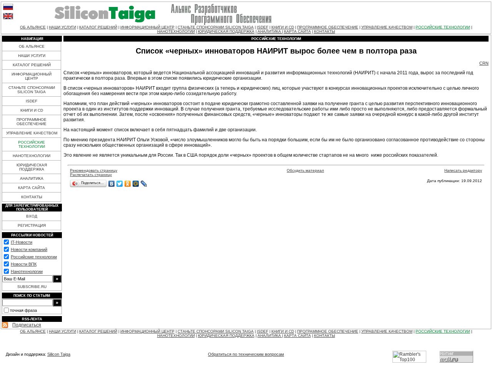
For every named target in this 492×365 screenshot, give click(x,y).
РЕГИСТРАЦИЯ (32, 225)
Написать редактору (463, 170)
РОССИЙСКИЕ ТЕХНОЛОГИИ (443, 27)
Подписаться (26, 325)
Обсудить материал (305, 170)
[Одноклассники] (128, 184)
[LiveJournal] (144, 184)
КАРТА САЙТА (297, 31)
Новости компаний (29, 249)
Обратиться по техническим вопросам (246, 354)
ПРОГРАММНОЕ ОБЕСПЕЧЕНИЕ (327, 27)
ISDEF (262, 27)
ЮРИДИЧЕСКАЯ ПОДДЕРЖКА (226, 31)
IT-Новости (21, 242)
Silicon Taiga (58, 354)
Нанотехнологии (27, 271)
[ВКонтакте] (112, 184)
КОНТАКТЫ (324, 31)
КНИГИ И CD (282, 27)
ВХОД (31, 216)
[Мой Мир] (136, 184)
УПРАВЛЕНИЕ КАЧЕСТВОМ (386, 27)
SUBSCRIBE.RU (32, 287)
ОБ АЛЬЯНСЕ (33, 27)
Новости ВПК (24, 264)
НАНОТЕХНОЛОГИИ (176, 31)
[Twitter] (120, 184)
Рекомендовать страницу (93, 170)
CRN (484, 63)
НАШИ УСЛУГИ (62, 27)
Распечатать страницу (91, 174)
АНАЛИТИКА (270, 31)
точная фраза (23, 310)
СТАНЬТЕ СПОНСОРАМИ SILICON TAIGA (216, 27)
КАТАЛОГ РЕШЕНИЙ (98, 27)
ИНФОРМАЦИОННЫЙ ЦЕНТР (147, 27)
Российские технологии (34, 256)
